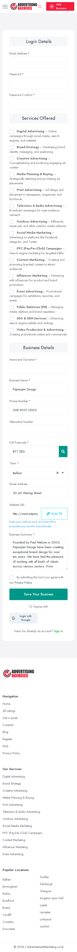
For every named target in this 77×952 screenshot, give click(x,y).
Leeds (43, 905)
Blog (5, 732)
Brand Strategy (12, 783)
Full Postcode (17, 442)
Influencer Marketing (15, 847)
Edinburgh (46, 884)
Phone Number (18, 401)
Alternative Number (21, 422)
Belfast (6, 879)
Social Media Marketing (17, 826)
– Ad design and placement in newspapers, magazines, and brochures (36, 194)
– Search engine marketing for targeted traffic (37, 250)
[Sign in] (40, 6)
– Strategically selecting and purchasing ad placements (34, 178)
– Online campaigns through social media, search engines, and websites (34, 136)
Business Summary (20, 534)
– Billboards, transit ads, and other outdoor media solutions (37, 223)
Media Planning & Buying (18, 798)
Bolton (6, 893)
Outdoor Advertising (15, 819)
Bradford (8, 901)
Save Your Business (38, 594)
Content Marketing (14, 840)
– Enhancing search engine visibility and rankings (36, 320)
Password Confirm (21, 95)
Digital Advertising (14, 776)
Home (6, 704)
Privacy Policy (23, 582)
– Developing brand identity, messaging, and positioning (37, 149)
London (44, 926)
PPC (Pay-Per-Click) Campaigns (22, 833)
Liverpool (45, 919)
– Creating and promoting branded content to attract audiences (37, 264)
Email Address (18, 53)
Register (7, 739)
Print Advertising (13, 805)
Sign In (58, 631)
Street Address (18, 484)
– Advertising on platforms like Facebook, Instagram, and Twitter (33, 237)
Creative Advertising (15, 790)
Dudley (44, 877)
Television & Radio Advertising (21, 812)
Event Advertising (13, 854)
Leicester (45, 912)
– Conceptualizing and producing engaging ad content (37, 163)
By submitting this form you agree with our (36, 580)
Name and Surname (21, 359)
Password (15, 74)
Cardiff (7, 915)
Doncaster (9, 929)
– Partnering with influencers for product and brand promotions (36, 280)
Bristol (6, 908)
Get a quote (10, 718)
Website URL (17, 505)
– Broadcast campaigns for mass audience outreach (37, 210)
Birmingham (10, 886)
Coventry (8, 922)
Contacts (8, 725)
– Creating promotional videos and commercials (38, 332)
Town (12, 463)
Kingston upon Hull (51, 898)
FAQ (5, 746)
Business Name (18, 380)
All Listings (9, 711)
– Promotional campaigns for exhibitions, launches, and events (35, 296)
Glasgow (45, 891)
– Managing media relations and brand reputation (36, 309)
